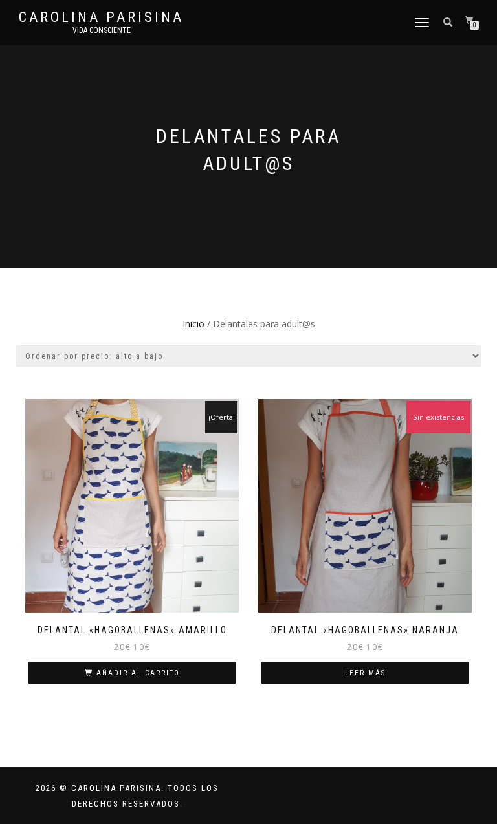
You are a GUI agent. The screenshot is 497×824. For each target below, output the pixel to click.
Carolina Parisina (101, 17)
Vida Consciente (101, 30)
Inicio (193, 324)
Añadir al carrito (138, 673)
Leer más (365, 673)
